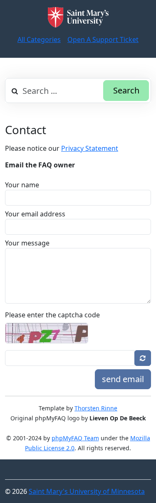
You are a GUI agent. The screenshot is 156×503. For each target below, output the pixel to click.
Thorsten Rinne (95, 408)
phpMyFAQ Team (75, 438)
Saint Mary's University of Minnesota (87, 491)
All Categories (39, 39)
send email (123, 379)
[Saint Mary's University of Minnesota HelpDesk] (78, 17)
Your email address (35, 213)
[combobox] (78, 90)
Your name (22, 184)
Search (126, 90)
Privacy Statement (89, 148)
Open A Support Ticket (103, 39)
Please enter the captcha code (52, 314)
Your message (27, 243)
